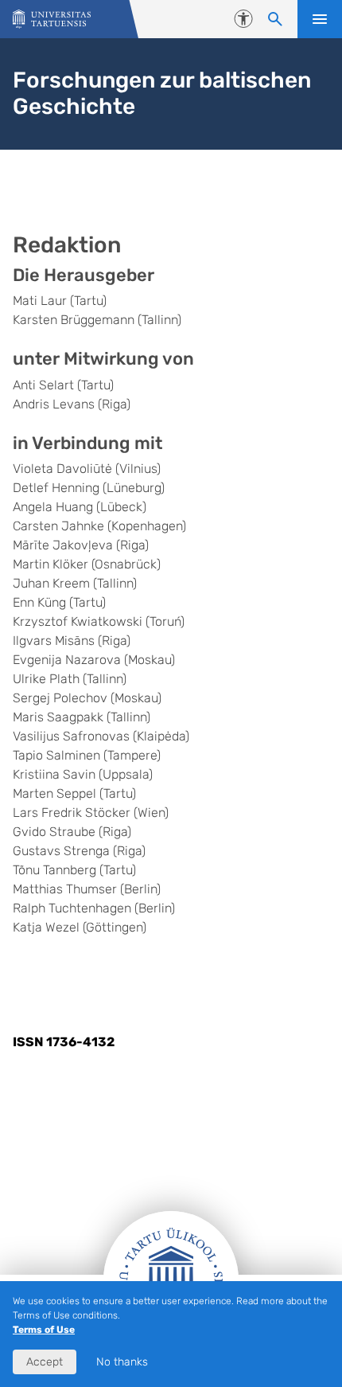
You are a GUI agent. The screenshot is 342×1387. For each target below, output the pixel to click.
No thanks (122, 1362)
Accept (44, 1362)
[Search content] (275, 19)
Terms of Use (44, 1329)
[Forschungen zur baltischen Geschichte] (52, 19)
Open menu (319, 19)
